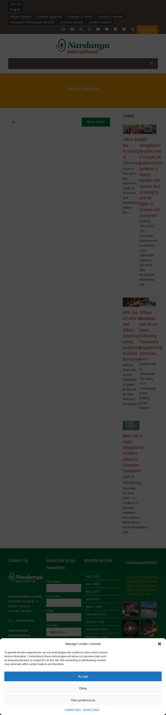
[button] (159, 644)
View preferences (83, 700)
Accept (83, 676)
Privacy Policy (91, 709)
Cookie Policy (73, 709)
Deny (83, 688)
